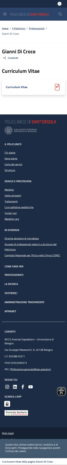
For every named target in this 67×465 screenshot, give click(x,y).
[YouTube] (30, 386)
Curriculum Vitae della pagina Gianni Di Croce (27, 462)
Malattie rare (12, 219)
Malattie (9, 190)
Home (5, 28)
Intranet (10, 311)
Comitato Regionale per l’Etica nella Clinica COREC (32, 255)
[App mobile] (7, 403)
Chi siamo (10, 153)
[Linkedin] (15, 386)
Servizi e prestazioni (18, 181)
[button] (60, 14)
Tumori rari (11, 213)
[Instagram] (7, 386)
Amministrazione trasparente (24, 302)
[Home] (34, 14)
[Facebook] (22, 386)
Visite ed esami (13, 195)
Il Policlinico (18, 28)
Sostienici (11, 293)
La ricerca (11, 284)
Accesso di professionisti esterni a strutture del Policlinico (31, 246)
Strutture (10, 170)
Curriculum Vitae (16, 87)
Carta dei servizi (13, 164)
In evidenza (12, 230)
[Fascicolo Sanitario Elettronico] (16, 413)
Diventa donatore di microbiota (22, 238)
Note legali (8, 433)
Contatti (10, 332)
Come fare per (14, 266)
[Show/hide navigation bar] (5, 14)
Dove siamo (11, 158)
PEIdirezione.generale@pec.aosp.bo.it (30, 369)
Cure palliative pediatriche (19, 207)
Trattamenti (11, 201)
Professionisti (37, 28)
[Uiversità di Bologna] (33, 130)
